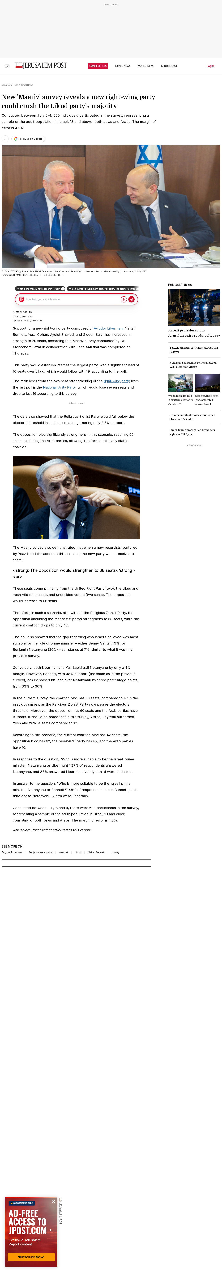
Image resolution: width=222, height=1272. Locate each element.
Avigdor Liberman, (109, 328)
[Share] (5, 138)
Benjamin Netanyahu (40, 852)
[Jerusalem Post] (38, 66)
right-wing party (117, 381)
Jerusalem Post (10, 85)
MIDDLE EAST (169, 66)
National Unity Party (59, 387)
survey (115, 852)
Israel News (27, 85)
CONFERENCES (98, 66)
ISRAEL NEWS (123, 66)
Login (210, 66)
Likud (78, 852)
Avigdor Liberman (12, 852)
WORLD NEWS (146, 66)
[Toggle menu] (7, 66)
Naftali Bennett (96, 852)
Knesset (63, 852)
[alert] (31, 1232)
